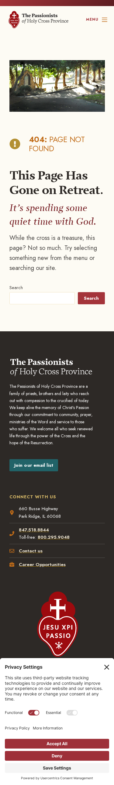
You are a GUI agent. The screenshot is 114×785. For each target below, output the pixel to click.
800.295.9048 (54, 537)
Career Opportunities (42, 564)
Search (16, 287)
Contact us (31, 551)
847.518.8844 (34, 530)
